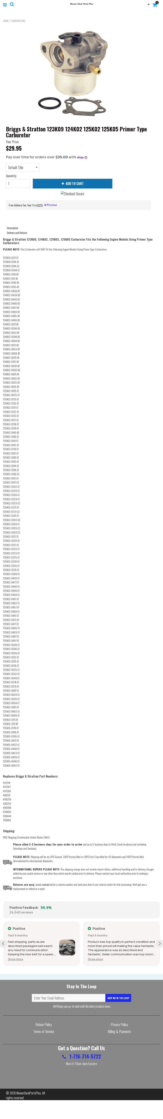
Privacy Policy (119, 1024)
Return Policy (44, 1024)
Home (6, 21)
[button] (15, 959)
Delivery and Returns (17, 232)
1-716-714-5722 (84, 1056)
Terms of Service (43, 1031)
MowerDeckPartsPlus (28, 1093)
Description (12, 228)
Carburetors (18, 21)
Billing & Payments (119, 1031)
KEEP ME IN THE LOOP (118, 998)
